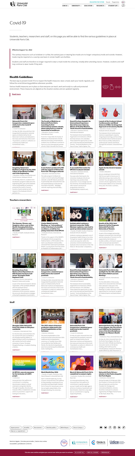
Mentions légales (15, 441)
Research (81, 132)
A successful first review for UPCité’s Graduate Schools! (80, 168)
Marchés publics (51, 427)
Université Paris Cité (116, 337)
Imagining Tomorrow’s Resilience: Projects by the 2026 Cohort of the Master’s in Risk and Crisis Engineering (24, 170)
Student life (81, 376)
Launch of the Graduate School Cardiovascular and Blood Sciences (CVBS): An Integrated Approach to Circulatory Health (110, 123)
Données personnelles (27, 441)
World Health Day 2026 (49, 372)
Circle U (102, 172)
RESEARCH (100, 6)
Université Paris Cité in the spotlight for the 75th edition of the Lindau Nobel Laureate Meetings (110, 272)
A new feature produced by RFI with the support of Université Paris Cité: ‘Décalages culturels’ (52, 169)
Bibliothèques (64, 427)
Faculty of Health (54, 132)
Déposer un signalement (18, 431)
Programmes (115, 2)
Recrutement (38, 427)
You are (108, 2)
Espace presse (15, 427)
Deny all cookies (92, 452)
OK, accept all (79, 452)
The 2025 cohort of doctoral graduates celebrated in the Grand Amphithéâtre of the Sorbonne (51, 328)
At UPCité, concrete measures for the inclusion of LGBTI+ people (23, 374)
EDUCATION (88, 6)
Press (51, 134)
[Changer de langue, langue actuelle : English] (123, 2)
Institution (22, 129)
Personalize (105, 452)
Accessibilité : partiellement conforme (21, 444)
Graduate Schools (83, 130)
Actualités (26, 427)
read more (44, 190)
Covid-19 (16, 129)
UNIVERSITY (76, 6)
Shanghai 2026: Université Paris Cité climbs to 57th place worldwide (23, 327)
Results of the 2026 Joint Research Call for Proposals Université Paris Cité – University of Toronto (109, 226)
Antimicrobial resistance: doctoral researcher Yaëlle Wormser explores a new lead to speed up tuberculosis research (81, 226)
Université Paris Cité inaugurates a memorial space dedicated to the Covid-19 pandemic (23, 123)
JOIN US (64, 6)
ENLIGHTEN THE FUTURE (97, 2)
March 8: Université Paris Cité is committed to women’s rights (81, 373)
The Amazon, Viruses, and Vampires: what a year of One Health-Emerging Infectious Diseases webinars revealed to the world (23, 226)
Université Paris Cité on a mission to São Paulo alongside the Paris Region (110, 374)
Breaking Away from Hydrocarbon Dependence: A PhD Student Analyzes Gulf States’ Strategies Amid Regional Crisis (22, 273)
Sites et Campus (78, 427)
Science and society (24, 281)
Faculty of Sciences (87, 231)
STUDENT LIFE (113, 6)
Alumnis (44, 333)
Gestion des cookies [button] (41, 441)
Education (45, 132)
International (45, 134)
